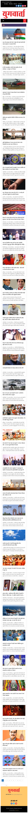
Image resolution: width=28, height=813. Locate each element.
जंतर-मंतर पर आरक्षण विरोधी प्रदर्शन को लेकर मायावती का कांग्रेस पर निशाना (12, 669)
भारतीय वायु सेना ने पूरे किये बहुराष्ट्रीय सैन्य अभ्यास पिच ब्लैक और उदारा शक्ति (12, 544)
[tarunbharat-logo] (14, 790)
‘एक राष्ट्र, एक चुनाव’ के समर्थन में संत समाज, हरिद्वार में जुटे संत (14, 569)
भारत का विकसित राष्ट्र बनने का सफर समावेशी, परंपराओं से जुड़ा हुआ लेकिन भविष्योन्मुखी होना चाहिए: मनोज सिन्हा (13, 243)
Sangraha (17, 810)
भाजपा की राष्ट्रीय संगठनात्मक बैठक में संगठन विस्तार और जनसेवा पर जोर (14, 494)
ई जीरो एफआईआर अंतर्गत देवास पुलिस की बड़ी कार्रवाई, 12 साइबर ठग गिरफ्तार (12, 68)
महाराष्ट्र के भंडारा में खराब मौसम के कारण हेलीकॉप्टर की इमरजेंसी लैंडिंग (14, 93)
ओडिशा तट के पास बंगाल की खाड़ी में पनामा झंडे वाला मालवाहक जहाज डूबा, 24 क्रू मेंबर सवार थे (14, 619)
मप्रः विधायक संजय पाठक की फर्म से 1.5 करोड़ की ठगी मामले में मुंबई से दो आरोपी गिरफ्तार (13, 193)
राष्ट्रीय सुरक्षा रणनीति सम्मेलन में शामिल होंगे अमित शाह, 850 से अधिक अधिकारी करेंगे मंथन (13, 318)
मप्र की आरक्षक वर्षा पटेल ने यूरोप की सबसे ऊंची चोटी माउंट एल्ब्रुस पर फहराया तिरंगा (14, 43)
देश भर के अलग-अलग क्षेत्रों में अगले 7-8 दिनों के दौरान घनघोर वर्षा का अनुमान (13, 393)
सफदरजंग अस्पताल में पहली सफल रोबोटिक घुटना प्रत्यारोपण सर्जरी (13, 644)
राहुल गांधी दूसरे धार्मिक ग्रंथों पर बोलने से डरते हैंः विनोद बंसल (13, 744)
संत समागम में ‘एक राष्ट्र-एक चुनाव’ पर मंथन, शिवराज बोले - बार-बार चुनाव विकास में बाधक (14, 444)
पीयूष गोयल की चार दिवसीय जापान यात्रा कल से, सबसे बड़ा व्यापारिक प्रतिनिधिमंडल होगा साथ (13, 519)
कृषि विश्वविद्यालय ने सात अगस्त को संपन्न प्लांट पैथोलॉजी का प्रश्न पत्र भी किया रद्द (12, 143)
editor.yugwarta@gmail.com (16, 794)
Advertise (11, 3)
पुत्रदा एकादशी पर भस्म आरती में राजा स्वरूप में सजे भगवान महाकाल (13, 694)
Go (6, 785)
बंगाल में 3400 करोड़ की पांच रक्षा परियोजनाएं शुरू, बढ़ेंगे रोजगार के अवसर (13, 343)
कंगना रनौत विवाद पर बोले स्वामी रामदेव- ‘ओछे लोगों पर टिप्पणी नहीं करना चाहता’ (13, 268)
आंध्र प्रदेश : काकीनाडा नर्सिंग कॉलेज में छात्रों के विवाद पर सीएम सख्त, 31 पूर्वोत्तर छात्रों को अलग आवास (13, 594)
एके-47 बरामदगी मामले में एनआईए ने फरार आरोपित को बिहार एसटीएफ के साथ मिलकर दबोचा (14, 168)
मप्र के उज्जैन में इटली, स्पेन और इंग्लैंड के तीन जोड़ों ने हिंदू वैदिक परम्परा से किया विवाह (13, 719)
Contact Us (20, 3)
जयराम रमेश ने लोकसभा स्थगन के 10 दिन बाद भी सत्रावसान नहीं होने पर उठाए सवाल (13, 769)
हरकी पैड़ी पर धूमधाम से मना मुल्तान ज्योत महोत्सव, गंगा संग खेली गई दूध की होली (14, 419)
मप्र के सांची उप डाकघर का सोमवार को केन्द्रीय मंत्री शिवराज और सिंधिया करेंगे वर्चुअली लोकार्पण (14, 293)
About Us (15, 3)
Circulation (6, 3)
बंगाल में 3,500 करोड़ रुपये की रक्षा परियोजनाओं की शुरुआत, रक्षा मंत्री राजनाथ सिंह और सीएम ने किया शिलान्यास (13, 218)
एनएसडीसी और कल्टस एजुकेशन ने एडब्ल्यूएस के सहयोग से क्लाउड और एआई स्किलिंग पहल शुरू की (13, 469)
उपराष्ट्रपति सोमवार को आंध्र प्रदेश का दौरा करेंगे (13, 368)
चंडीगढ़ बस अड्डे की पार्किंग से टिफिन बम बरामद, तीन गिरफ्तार (14, 118)
